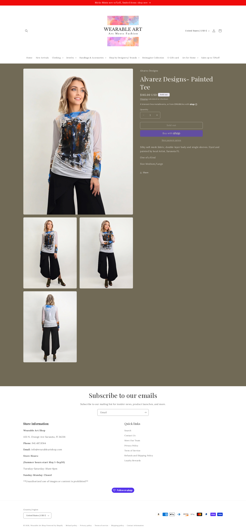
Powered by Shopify (54, 525)
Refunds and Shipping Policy (138, 455)
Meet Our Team (132, 440)
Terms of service (101, 525)
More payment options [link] (171, 140)
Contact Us (130, 435)
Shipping (144, 99)
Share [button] (146, 172)
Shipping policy (117, 525)
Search (127, 430)
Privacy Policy (131, 445)
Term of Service (132, 450)
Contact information (135, 525)
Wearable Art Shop (38, 525)
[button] (26, 31)
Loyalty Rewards (132, 460)
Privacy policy (86, 525)
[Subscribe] (145, 412)
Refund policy (71, 525)
